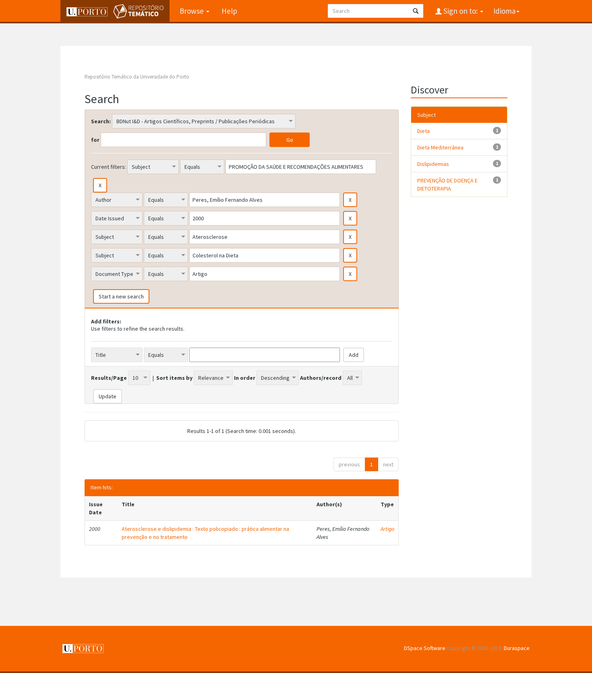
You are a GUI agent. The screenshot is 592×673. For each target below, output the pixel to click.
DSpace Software (424, 648)
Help (229, 11)
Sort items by (174, 377)
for (95, 139)
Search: (101, 121)
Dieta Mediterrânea (440, 147)
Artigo (387, 528)
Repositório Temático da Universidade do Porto (137, 76)
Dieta (423, 131)
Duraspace (517, 648)
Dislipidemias (433, 164)
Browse (192, 11)
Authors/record (321, 377)
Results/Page (109, 377)
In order (244, 377)
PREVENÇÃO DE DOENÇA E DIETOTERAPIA (447, 184)
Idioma (504, 11)
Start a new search (121, 296)
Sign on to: (460, 11)
